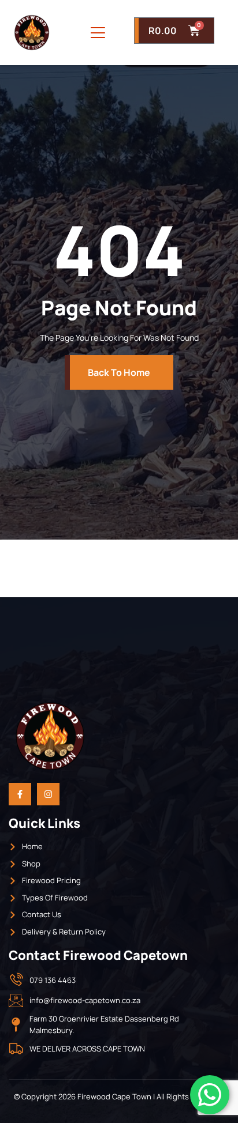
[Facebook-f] (20, 794)
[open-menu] (98, 32)
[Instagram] (48, 794)
